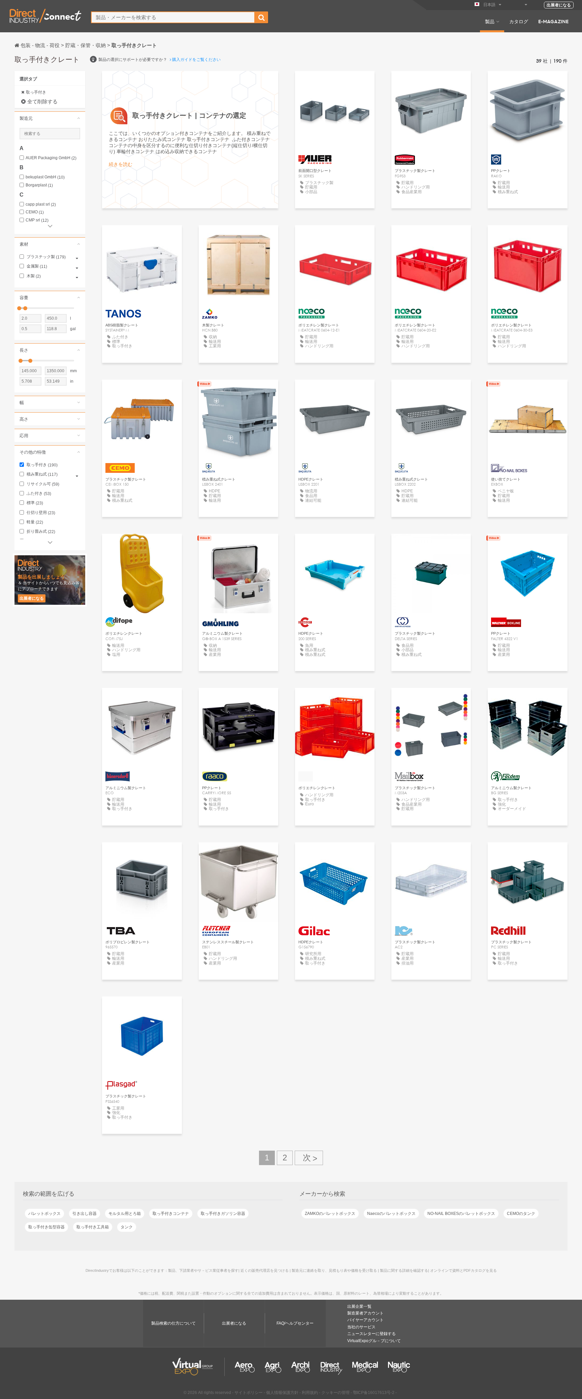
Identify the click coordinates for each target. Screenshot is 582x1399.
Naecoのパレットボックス (391, 1213)
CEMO (35, 212)
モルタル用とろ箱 (124, 1213)
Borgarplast (39, 185)
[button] (50, 118)
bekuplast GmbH (45, 177)
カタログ (518, 21)
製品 (489, 21)
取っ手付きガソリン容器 (223, 1213)
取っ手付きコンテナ (171, 1213)
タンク (127, 1227)
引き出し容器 (84, 1213)
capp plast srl (41, 204)
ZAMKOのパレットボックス (330, 1213)
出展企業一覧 (359, 1306)
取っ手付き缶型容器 (46, 1227)
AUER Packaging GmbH (51, 158)
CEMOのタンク (521, 1213)
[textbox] (173, 17)
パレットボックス (44, 1213)
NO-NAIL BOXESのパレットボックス (461, 1213)
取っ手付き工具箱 (92, 1227)
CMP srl (37, 220)
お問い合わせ (335, 82)
